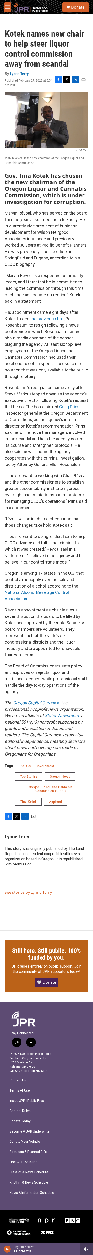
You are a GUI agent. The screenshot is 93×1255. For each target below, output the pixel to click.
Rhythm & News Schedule (29, 1182)
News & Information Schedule (32, 1192)
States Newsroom (62, 715)
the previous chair (47, 318)
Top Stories (28, 776)
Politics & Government (37, 766)
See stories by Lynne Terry (28, 892)
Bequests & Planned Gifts (29, 1152)
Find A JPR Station (23, 1162)
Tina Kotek (28, 802)
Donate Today (20, 1121)
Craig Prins (69, 406)
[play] (7, 1249)
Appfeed (55, 802)
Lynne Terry (19, 73)
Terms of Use (20, 1090)
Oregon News (60, 776)
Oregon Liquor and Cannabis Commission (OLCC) (50, 789)
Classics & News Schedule (29, 1172)
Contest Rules (20, 1111)
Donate (77, 7)
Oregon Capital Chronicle (36, 702)
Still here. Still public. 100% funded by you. (46, 954)
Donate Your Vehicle (25, 1141)
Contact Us (18, 1080)
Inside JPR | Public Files (27, 1101)
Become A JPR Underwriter (30, 1131)
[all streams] (86, 1249)
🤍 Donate (46, 982)
